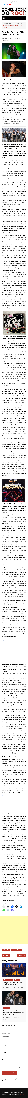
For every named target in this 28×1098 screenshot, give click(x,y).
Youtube (10, 4)
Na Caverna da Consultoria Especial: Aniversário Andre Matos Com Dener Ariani (13, 1012)
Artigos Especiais (8, 979)
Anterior (7, 955)
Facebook (2, 5)
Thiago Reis (6, 38)
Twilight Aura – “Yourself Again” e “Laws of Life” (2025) (13, 984)
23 (5, 1019)
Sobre (3, 2)
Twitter (5, 4)
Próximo (21, 955)
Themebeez (22, 1094)
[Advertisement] (14, 930)
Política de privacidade (11, 2)
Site (3, 1060)
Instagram (7, 4)
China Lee (6, 949)
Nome (4, 1046)
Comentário (5, 1036)
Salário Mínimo (17, 949)
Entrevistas (6, 40)
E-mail (4, 1053)
